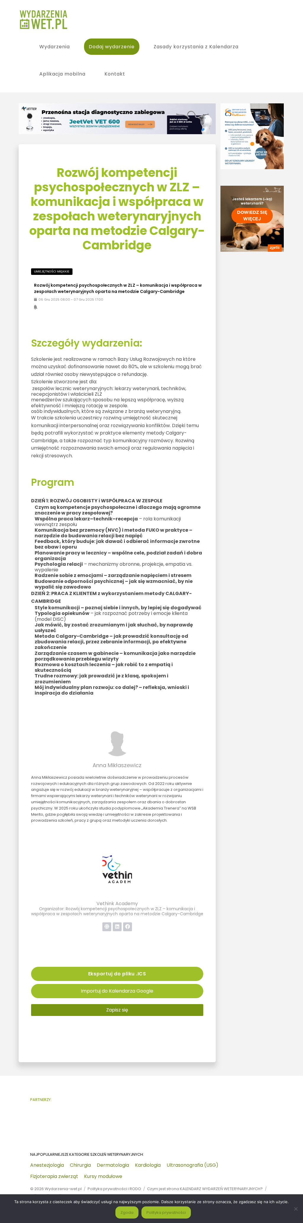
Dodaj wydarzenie (112, 46)
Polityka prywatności (166, 1212)
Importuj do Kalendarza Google (117, 991)
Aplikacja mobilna (62, 73)
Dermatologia (113, 1165)
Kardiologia (148, 1165)
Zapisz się (117, 1009)
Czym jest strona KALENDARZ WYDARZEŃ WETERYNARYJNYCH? (205, 1189)
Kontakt (114, 73)
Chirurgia (80, 1165)
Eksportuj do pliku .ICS (117, 973)
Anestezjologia (47, 1165)
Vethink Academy (117, 903)
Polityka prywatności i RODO (114, 1189)
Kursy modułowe (103, 1176)
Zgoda (126, 1212)
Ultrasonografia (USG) (192, 1165)
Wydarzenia (54, 46)
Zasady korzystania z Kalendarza (196, 46)
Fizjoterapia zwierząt (54, 1176)
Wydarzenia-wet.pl (63, 1189)
